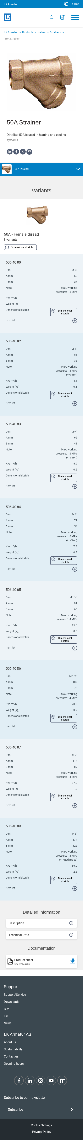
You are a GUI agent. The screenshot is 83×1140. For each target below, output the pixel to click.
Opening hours (14, 1063)
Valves (42, 32)
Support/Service (15, 994)
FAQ (6, 1016)
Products (27, 32)
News (7, 1023)
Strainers (55, 32)
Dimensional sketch (22, 247)
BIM (6, 1009)
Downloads (11, 1002)
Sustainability (13, 1049)
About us (10, 1042)
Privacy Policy (41, 1132)
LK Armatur (11, 32)
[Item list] (63, 17)
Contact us (11, 1056)
